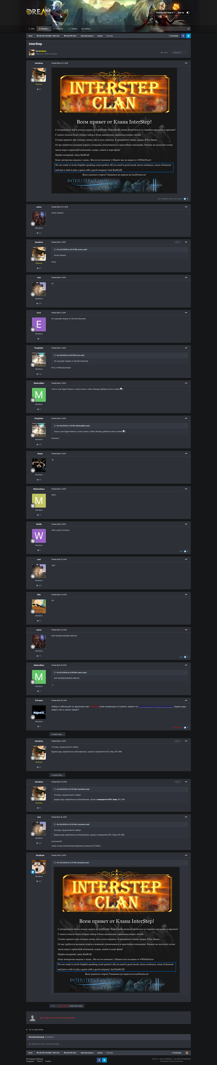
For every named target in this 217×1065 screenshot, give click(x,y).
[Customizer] (188, 12)
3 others (179, 199)
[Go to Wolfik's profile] (39, 536)
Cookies (48, 1061)
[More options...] (186, 63)
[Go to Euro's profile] (39, 324)
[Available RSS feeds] (187, 1052)
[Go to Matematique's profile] (39, 501)
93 (40, 89)
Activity (59, 29)
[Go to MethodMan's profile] (39, 395)
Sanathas (39, 63)
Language (30, 1061)
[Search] (188, 28)
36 (40, 480)
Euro (39, 313)
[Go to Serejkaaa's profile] (39, 867)
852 (40, 881)
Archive (54, 54)
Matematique (39, 489)
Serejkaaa (40, 855)
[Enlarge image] (114, 130)
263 (40, 303)
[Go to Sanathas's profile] (31, 52)
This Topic (179, 29)
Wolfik (39, 524)
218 (39, 374)
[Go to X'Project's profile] (39, 712)
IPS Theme (30, 1059)
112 (39, 233)
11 (40, 409)
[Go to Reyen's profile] (39, 465)
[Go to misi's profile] (39, 289)
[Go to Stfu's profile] (39, 606)
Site (32, 29)
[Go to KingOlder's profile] (39, 360)
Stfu (39, 595)
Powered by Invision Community (171, 1061)
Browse (44, 29)
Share (165, 52)
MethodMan (39, 383)
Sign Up (181, 13)
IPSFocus (39, 1059)
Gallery (87, 29)
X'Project (39, 700)
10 (40, 515)
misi (159, 199)
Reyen (40, 453)
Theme (39, 1061)
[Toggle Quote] (55, 249)
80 (40, 621)
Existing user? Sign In (165, 13)
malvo (171, 199)
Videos (74, 29)
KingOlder (164, 199)
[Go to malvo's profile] (39, 219)
